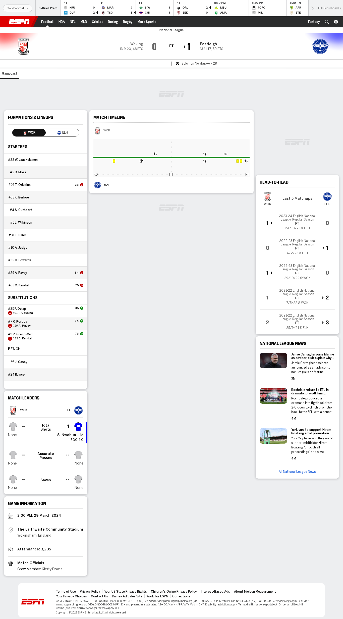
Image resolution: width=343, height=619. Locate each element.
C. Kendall (22, 285)
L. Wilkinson (23, 222)
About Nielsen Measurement (255, 591)
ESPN (19, 21)
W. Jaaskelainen (26, 160)
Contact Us (99, 596)
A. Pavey (21, 273)
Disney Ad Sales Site (127, 596)
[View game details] (297, 222)
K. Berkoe (22, 197)
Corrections (181, 596)
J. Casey (21, 362)
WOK (106, 130)
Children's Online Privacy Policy (174, 591)
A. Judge (21, 247)
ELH (106, 184)
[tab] (29, 132)
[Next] (312, 8)
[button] (327, 22)
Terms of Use (66, 591)
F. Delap (20, 309)
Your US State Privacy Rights (125, 591)
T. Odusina (23, 185)
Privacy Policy (90, 591)
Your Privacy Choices (71, 596)
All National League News (297, 472)
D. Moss (20, 172)
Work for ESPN (157, 596)
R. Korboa (20, 321)
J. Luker (20, 235)
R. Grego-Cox (23, 334)
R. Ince (20, 374)
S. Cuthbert (23, 210)
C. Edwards (23, 260)
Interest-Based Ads (215, 591)
